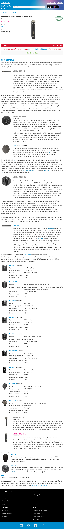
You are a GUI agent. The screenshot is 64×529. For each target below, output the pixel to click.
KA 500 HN (13, 350)
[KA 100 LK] (4, 268)
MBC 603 (26, 170)
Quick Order (36, 504)
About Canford (6, 495)
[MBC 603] (6, 226)
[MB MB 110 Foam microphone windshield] (62, 13)
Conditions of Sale (38, 516)
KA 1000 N (13, 384)
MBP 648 (41, 170)
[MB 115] (5, 469)
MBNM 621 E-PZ (19, 116)
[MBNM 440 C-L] (6, 438)
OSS (14, 146)
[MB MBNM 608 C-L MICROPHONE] (58, 13)
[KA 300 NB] (4, 320)
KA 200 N (12, 301)
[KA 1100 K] (4, 403)
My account (51, 2)
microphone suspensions (39, 485)
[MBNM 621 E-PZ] (6, 120)
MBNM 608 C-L (19, 417)
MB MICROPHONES (7, 60)
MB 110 (13, 454)
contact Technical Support (38, 49)
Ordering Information (39, 495)
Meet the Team (6, 501)
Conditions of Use (38, 513)
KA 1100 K (12, 400)
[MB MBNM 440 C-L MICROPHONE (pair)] (33, 30)
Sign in (60, 2)
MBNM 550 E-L (19, 71)
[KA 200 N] (4, 303)
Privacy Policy (37, 519)
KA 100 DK (32, 170)
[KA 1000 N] (4, 386)
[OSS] (6, 150)
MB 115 (13, 465)
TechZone (4, 510)
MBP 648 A (43, 255)
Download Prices (7, 513)
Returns (35, 501)
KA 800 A (12, 367)
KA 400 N (12, 334)
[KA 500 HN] (4, 353)
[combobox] (29, 7)
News (3, 504)
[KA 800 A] (4, 370)
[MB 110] (5, 458)
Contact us (5, 2)
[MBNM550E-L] (6, 71)
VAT (54, 45)
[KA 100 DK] (4, 284)
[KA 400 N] (4, 336)
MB (2, 27)
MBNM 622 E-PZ (19, 177)
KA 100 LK (13, 265)
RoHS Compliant (32, 53)
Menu (61, 7)
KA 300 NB (13, 317)
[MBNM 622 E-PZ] (6, 181)
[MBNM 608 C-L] (6, 421)
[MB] (58, 18)
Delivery (59, 45)
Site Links (4, 516)
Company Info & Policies (40, 510)
